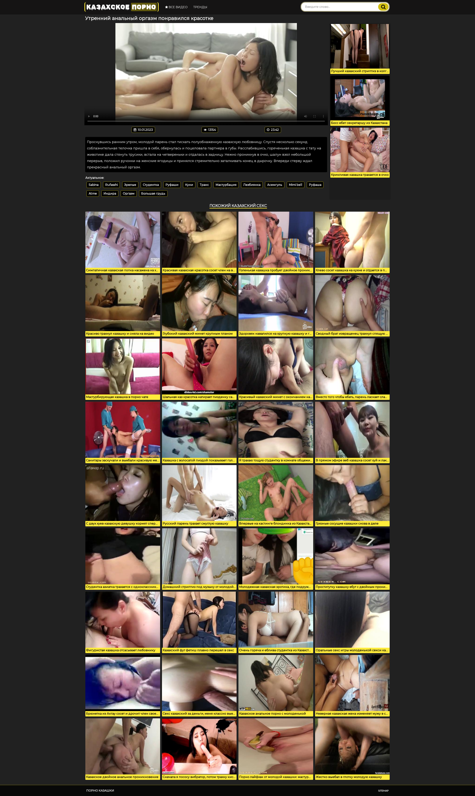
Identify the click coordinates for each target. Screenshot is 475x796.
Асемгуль (274, 185)
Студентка (151, 185)
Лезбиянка (252, 185)
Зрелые (130, 185)
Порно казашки (100, 790)
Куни (189, 185)
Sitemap (383, 790)
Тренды (200, 7)
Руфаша (315, 185)
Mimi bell (295, 185)
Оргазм (129, 193)
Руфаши (172, 185)
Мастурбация (226, 185)
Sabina (94, 185)
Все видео (178, 7)
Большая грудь (153, 193)
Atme (93, 193)
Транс (204, 185)
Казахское (121, 7)
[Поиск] (383, 7)
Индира (110, 193)
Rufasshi (111, 185)
